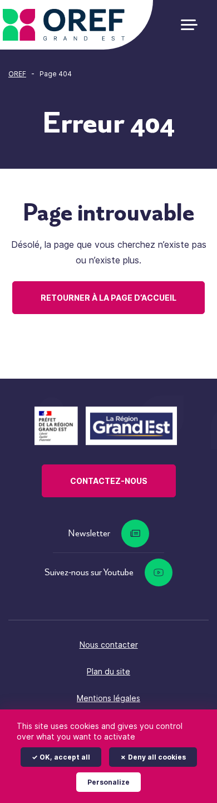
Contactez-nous (108, 481)
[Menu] (193, 24)
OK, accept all (64, 757)
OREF (17, 74)
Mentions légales (108, 698)
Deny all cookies (156, 757)
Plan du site (108, 671)
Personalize (108, 782)
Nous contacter (109, 644)
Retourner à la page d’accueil (108, 297)
